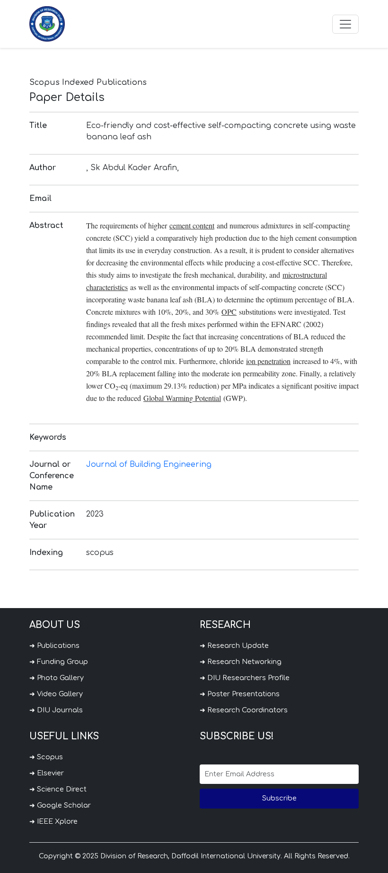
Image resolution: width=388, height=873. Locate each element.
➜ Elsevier (46, 773)
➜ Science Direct (58, 789)
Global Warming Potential (182, 398)
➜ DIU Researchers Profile (245, 678)
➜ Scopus (46, 757)
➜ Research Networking (241, 661)
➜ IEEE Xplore (53, 821)
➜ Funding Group (58, 661)
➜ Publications (54, 645)
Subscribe (279, 798)
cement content (191, 225)
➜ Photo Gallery (56, 678)
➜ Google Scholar (60, 805)
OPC (229, 312)
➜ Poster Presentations (240, 694)
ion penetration (268, 361)
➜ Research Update (234, 645)
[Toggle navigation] (345, 24)
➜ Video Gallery (56, 694)
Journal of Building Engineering (149, 464)
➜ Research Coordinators (244, 710)
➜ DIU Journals (56, 710)
